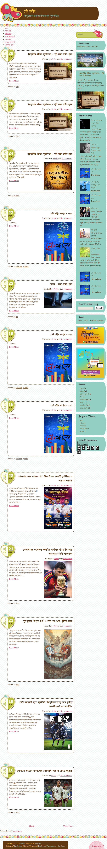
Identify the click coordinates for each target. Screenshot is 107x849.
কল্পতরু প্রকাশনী (10, 42)
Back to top (96, 846)
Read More (14, 81)
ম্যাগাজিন (25, 266)
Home (32, 826)
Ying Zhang (17, 846)
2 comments (67, 159)
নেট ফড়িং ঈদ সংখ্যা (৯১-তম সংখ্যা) (95, 185)
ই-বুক (81, 388)
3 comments (67, 289)
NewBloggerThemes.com (46, 846)
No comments (66, 59)
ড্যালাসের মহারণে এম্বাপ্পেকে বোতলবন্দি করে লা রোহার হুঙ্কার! (44, 771)
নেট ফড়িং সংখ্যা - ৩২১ (61, 405)
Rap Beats (61, 846)
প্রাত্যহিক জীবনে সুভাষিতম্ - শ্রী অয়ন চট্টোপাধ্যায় (49, 54)
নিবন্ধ (17, 86)
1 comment (67, 558)
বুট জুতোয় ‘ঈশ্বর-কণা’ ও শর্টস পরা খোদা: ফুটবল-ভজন (47, 621)
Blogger (38, 843)
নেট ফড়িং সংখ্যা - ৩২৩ (61, 213)
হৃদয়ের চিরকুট (83, 408)
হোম (6, 28)
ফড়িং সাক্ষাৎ (94, 208)
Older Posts (68, 826)
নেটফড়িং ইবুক (9, 45)
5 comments (67, 626)
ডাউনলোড (8, 33)
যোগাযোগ (8, 39)
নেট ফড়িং (30, 11)
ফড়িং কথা (8, 31)
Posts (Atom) (16, 831)
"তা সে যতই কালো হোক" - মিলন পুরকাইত (96, 123)
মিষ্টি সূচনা (94, 230)
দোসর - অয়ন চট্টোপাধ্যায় (61, 284)
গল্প (17, 316)
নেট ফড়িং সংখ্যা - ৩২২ (61, 334)
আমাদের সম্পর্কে (9, 36)
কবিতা (81, 391)
